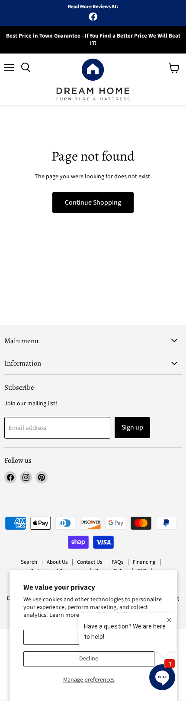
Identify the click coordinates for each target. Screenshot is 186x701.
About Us (57, 562)
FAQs (117, 562)
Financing (144, 562)
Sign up (132, 427)
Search (29, 562)
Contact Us (89, 562)
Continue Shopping (93, 202)
